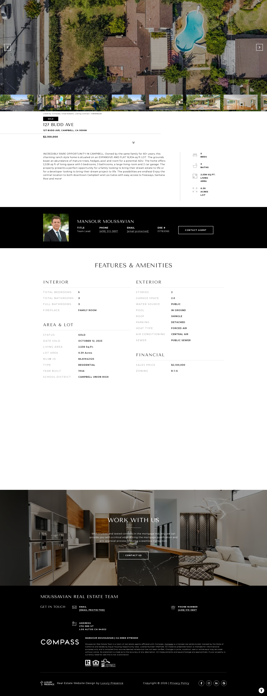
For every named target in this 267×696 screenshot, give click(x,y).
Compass (169, 644)
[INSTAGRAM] (209, 683)
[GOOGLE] (224, 683)
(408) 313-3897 (108, 231)
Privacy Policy (179, 683)
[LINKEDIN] (216, 683)
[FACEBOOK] (201, 683)
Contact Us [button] (133, 555)
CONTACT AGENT (196, 230)
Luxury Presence (111, 683)
